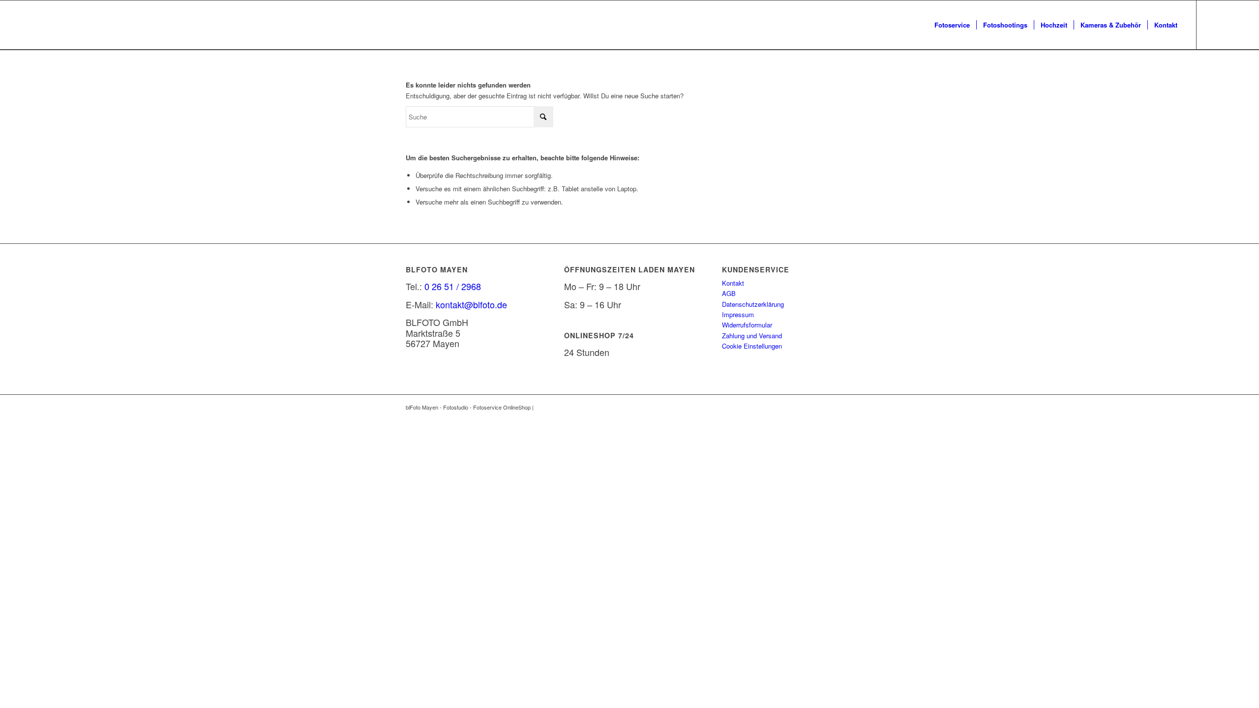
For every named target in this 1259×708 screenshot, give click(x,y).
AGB (729, 293)
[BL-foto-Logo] (26, 25)
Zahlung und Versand (752, 335)
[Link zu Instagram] (1226, 24)
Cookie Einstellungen (752, 346)
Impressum (738, 314)
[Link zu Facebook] (1211, 24)
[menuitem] (952, 25)
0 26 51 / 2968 (452, 286)
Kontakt (733, 283)
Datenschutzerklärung (753, 304)
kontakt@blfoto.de (471, 304)
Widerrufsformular (747, 324)
